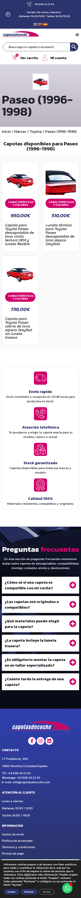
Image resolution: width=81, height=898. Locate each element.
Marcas (20, 131)
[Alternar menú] (77, 35)
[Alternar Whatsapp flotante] (67, 888)
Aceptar (11, 891)
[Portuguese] (40, 24)
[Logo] (40, 727)
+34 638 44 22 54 (19, 773)
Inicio (6, 131)
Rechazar (29, 891)
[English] (35, 24)
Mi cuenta (58, 57)
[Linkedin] (49, 741)
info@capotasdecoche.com (31, 782)
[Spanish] (45, 24)
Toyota (36, 131)
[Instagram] (40, 741)
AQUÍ (27, 874)
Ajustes (47, 891)
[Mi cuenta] (45, 58)
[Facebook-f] (32, 741)
